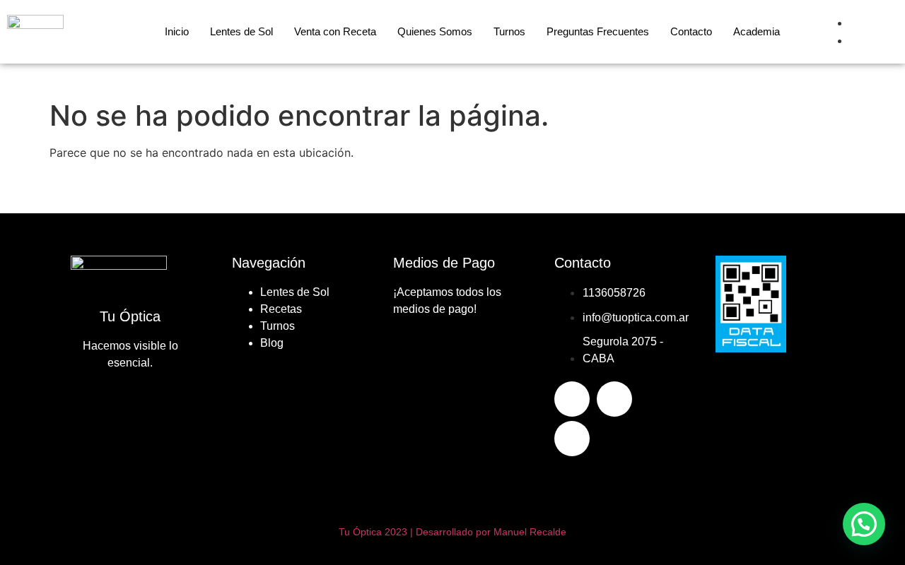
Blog (272, 343)
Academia (756, 31)
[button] (864, 524)
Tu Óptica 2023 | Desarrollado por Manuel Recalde (452, 531)
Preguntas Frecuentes (598, 31)
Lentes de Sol (241, 31)
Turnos (509, 31)
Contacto (691, 31)
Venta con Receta (335, 31)
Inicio (177, 31)
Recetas (281, 309)
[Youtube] (572, 438)
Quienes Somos (434, 31)
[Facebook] (572, 399)
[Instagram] (614, 399)
